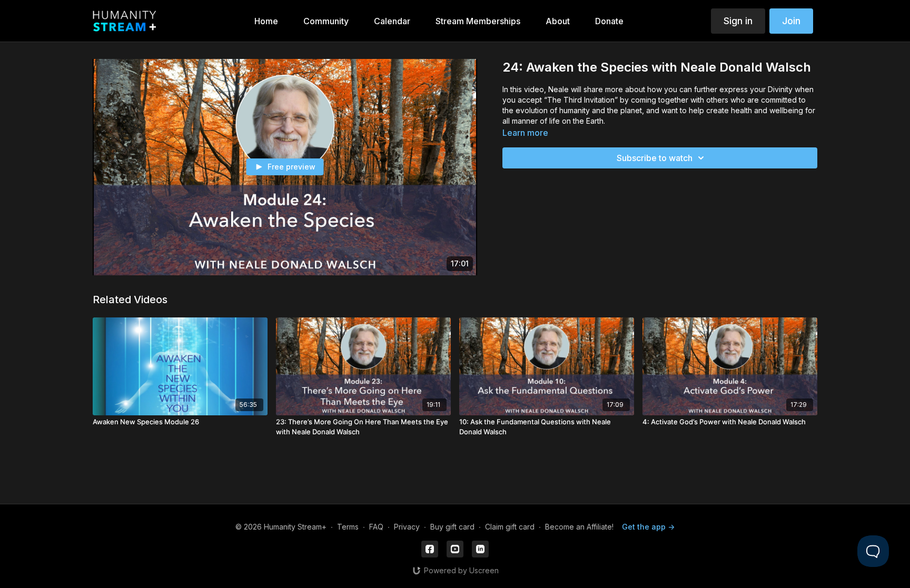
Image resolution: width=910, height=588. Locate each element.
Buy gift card (452, 526)
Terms (348, 526)
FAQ (376, 526)
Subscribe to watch (655, 158)
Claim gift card (510, 526)
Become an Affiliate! (579, 526)
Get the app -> (648, 526)
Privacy (407, 526)
